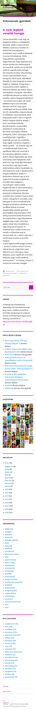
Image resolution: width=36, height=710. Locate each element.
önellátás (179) (10, 629)
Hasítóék (8, 385)
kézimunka (9, 571)
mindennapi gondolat (10, 273)
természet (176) (11, 632)
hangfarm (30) (10, 671)
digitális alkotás (11, 540)
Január (7, 486)
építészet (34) (10, 669)
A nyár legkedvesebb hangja (13, 31)
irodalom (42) (10, 655)
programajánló (11, 591)
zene (7, 607)
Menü (30, 8)
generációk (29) (11, 677)
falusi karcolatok (12, 554)
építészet (8, 549)
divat (7, 543)
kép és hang (10, 563)
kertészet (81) (10, 643)
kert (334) (8, 627)
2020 (7, 506)
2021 (6, 503)
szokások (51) (10, 649)
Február (8, 483)
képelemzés (10, 565)
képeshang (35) (11, 666)
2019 (6, 509)
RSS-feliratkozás (4, 698)
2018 (6, 512)
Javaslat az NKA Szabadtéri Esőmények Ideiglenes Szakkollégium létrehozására (17, 377)
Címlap (5, 686)
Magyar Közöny (11, 579)
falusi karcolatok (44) (13, 652)
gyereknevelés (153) (12, 635)
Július (7, 469)
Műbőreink (9, 388)
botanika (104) (10, 641)
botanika (8, 535)
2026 (7, 463)
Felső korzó (9, 355)
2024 (7, 493)
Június (7, 472)
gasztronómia (10, 560)
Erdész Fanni (10, 271)
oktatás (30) (9, 674)
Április (7, 478)
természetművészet (13, 602)
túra (6, 605)
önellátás (8, 585)
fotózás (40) (9, 663)
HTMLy (12, 706)
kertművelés (10, 568)
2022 (7, 499)
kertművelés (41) (11, 657)
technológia (9, 596)
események (9, 551)
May (6, 475)
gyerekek (6, 275)
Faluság (8, 7)
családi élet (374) (11, 624)
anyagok (8, 532)
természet (9, 599)
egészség (8, 546)
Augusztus (9, 467)
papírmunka (10, 588)
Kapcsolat (7, 691)
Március (8, 480)
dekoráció (9, 537)
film (6, 557)
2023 (6, 496)
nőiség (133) (9, 638)
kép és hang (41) (11, 660)
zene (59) (8, 646)
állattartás (9, 529)
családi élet (22, 273)
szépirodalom (10, 593)
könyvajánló (10, 577)
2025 (6, 489)
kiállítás (8, 574)
